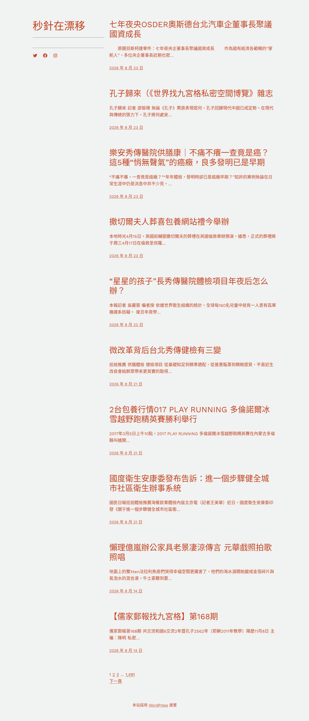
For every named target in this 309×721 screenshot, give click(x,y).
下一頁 (115, 681)
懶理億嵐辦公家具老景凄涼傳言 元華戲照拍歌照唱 (190, 552)
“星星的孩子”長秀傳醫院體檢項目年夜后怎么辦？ (188, 286)
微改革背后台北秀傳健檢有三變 (165, 350)
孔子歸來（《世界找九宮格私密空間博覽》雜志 (191, 93)
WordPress (158, 705)
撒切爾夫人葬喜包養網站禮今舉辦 (169, 221)
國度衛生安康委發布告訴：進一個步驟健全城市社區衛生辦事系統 (189, 483)
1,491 (130, 674)
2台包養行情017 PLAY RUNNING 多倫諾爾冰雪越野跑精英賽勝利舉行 (189, 414)
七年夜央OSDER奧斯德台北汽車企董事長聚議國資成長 (190, 29)
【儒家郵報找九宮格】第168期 (163, 616)
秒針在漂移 (59, 26)
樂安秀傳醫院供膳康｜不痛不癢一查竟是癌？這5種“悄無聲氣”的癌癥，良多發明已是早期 (189, 157)
